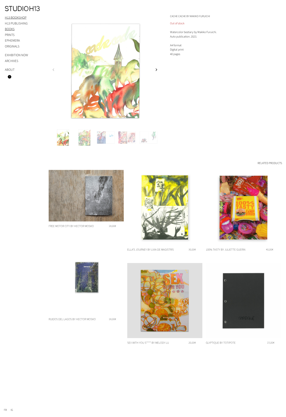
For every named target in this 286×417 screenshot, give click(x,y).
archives (11, 61)
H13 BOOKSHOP (15, 17)
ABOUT (10, 69)
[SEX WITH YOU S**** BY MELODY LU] (164, 300)
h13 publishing (16, 23)
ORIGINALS (12, 46)
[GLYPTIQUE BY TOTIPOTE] (243, 300)
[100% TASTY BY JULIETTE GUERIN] (243, 207)
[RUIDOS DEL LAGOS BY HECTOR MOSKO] (86, 277)
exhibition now (16, 55)
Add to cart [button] (192, 256)
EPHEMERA (12, 40)
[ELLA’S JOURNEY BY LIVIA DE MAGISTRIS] (164, 207)
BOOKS (10, 29)
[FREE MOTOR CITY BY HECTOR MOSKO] (86, 195)
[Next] (157, 71)
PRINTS (10, 35)
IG (12, 410)
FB (5, 410)
